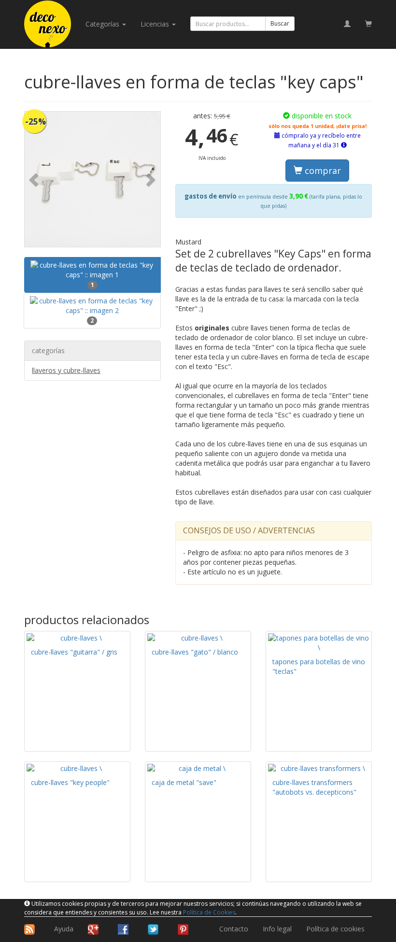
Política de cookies (335, 928)
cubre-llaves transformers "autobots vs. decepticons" (314, 787)
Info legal (277, 928)
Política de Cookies (209, 912)
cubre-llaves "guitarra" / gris (74, 652)
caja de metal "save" (184, 782)
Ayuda (63, 928)
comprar (321, 170)
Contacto (233, 928)
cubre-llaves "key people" (70, 782)
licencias (156, 24)
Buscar (279, 23)
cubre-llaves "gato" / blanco (195, 652)
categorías (103, 24)
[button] (35, 179)
